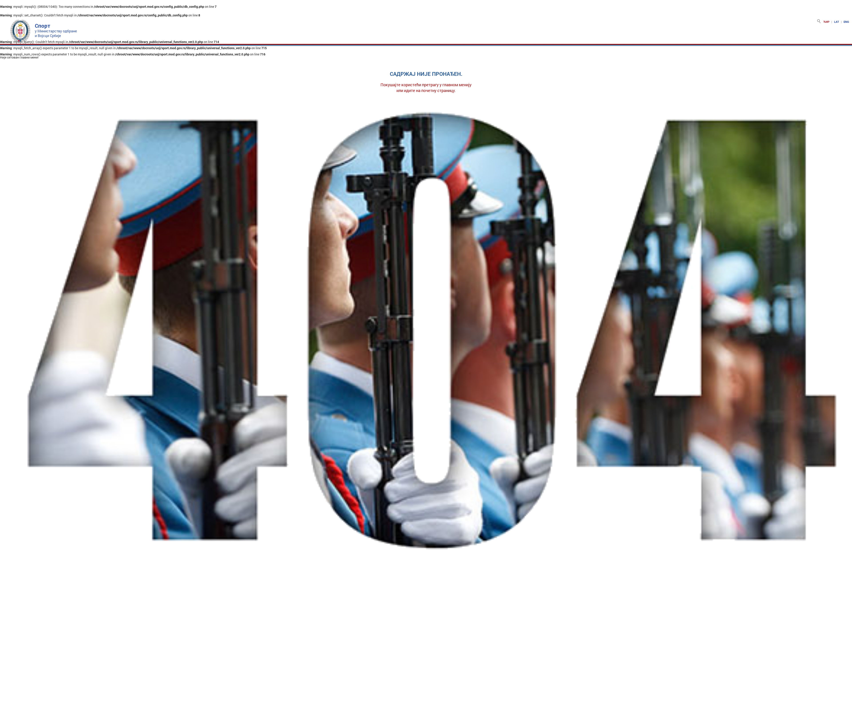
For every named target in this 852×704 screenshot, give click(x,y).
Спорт (42, 25)
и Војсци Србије (48, 35)
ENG (846, 22)
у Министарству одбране (56, 31)
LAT (836, 22)
